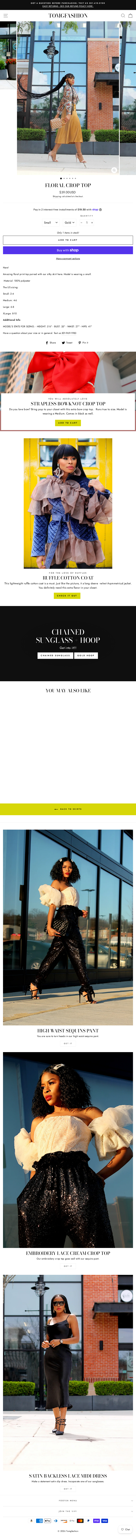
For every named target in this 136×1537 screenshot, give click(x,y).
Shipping (57, 196)
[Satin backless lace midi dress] (68, 1373)
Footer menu (68, 1500)
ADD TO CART (68, 422)
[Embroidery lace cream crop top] (68, 1150)
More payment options (68, 258)
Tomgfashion (68, 16)
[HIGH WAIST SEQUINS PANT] (68, 927)
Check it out (67, 595)
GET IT (68, 1043)
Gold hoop (86, 655)
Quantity (86, 216)
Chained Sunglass (55, 655)
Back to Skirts (70, 809)
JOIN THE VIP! (68, 1511)
